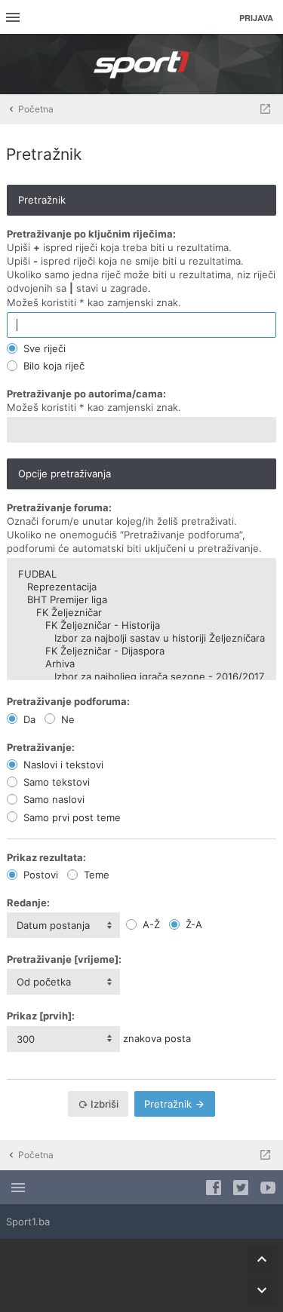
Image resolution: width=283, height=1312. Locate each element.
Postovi (39, 875)
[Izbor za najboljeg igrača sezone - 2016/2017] (141, 676)
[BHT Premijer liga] (141, 599)
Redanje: (28, 903)
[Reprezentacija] (141, 587)
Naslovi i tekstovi (61, 765)
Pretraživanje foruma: (59, 507)
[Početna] (141, 64)
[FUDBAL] (141, 574)
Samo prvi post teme (70, 817)
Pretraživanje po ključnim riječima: (91, 234)
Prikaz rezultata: (46, 857)
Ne (66, 719)
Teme (95, 875)
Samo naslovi (52, 799)
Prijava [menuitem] (256, 17)
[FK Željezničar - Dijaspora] (141, 651)
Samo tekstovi (55, 782)
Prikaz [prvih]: (41, 1016)
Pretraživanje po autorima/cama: (86, 394)
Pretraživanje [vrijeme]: (64, 959)
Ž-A (192, 924)
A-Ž (150, 924)
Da (27, 719)
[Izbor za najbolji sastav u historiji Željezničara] (141, 638)
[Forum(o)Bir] (265, 109)
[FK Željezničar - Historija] (141, 625)
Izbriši (103, 1104)
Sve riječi (43, 348)
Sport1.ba (28, 1221)
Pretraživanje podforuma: (68, 701)
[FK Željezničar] (141, 612)
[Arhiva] (141, 664)
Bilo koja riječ (52, 366)
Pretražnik (169, 1104)
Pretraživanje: (41, 747)
